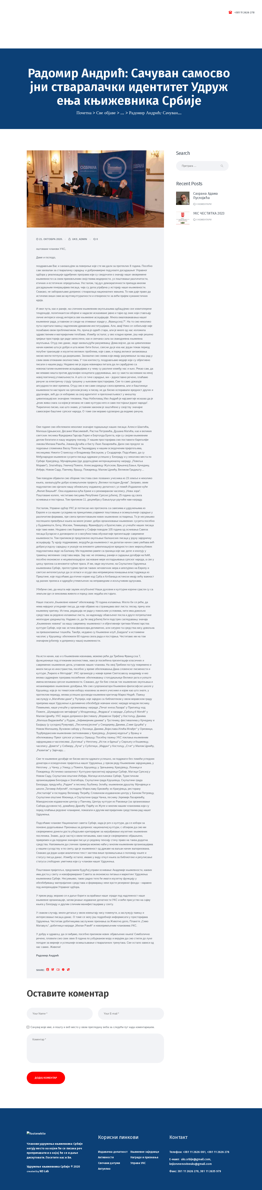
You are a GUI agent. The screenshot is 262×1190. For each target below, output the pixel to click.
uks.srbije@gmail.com (195, 1159)
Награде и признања (144, 1157)
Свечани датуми (109, 1163)
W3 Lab (44, 1171)
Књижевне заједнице (144, 1151)
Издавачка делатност (113, 1151)
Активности (106, 1157)
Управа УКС (138, 1163)
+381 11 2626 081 (194, 1152)
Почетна (84, 113)
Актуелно (104, 1168)
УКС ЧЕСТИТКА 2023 (209, 213)
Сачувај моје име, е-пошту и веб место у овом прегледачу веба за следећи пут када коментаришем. (92, 1027)
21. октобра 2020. (51, 239)
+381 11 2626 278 (218, 1152)
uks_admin (79, 239)
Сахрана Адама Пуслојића (205, 196)
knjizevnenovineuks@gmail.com (190, 1164)
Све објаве (106, 112)
